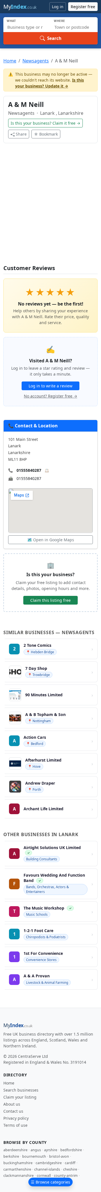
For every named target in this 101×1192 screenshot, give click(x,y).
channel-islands (47, 1169)
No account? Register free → (50, 396)
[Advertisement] (50, 207)
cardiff (70, 1162)
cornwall (44, 1175)
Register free (83, 6)
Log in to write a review (50, 386)
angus (36, 1150)
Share (21, 134)
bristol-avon (59, 1156)
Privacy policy (16, 1118)
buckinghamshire (18, 1162)
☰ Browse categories (50, 1182)
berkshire (11, 1156)
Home (9, 61)
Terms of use (15, 1125)
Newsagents (35, 61)
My (19, 6)
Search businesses (20, 1090)
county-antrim (66, 1175)
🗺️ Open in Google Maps (50, 539)
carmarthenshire (17, 1169)
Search (54, 38)
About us (11, 1104)
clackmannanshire (18, 1175)
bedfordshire (71, 1150)
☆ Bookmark (46, 134)
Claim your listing (19, 1097)
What (11, 21)
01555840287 (29, 470)
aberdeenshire (15, 1150)
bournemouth (34, 1156)
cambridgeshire (49, 1162)
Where (59, 21)
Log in (57, 6)
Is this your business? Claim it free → (45, 123)
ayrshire (50, 1150)
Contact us (13, 1111)
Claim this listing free (50, 600)
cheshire (70, 1169)
